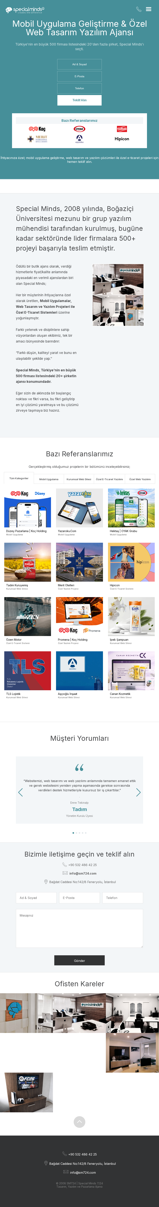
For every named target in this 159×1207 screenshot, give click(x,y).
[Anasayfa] (25, 10)
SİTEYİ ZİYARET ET (22, 577)
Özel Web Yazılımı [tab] (140, 479)
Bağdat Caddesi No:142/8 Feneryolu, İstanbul (82, 882)
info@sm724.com (83, 1172)
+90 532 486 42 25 (139, 9)
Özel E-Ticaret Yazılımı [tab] (109, 479)
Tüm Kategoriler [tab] (19, 478)
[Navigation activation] (148, 9)
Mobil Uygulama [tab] (48, 479)
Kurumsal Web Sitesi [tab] (79, 479)
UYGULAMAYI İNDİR (22, 523)
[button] (138, 792)
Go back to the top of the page (79, 1122)
